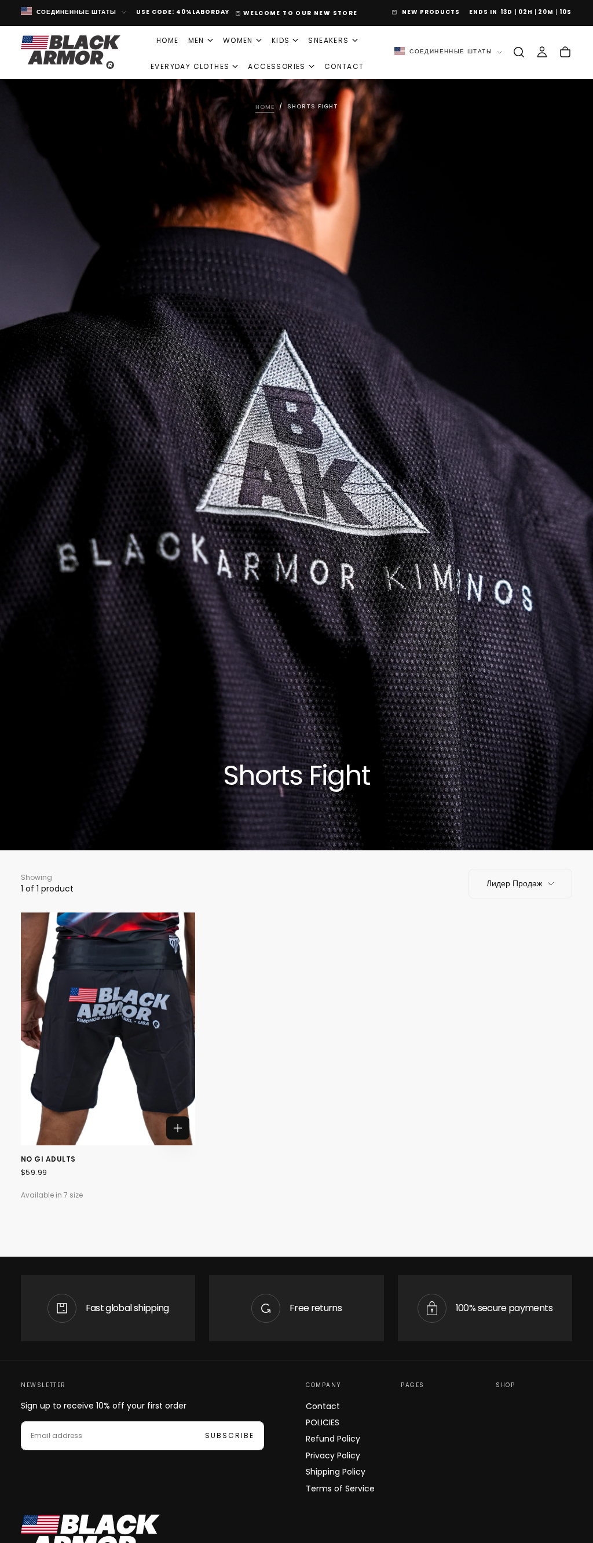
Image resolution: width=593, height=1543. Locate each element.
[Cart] (565, 52)
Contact (323, 1406)
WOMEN (238, 40)
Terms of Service (340, 1488)
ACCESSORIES (276, 66)
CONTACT (344, 66)
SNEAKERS (328, 40)
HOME (167, 40)
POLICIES (322, 1422)
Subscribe (229, 1435)
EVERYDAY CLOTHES (190, 66)
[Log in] (542, 52)
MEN (196, 40)
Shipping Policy (335, 1472)
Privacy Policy (333, 1455)
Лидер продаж (514, 883)
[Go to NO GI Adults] (108, 1028)
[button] (519, 52)
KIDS (281, 40)
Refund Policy (333, 1438)
